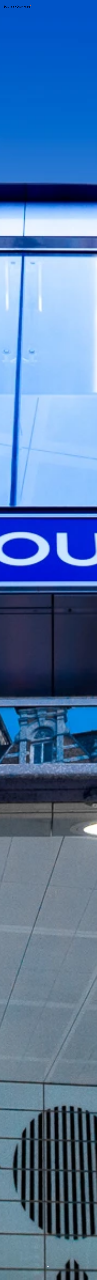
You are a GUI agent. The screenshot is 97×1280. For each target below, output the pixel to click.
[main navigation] (91, 6)
